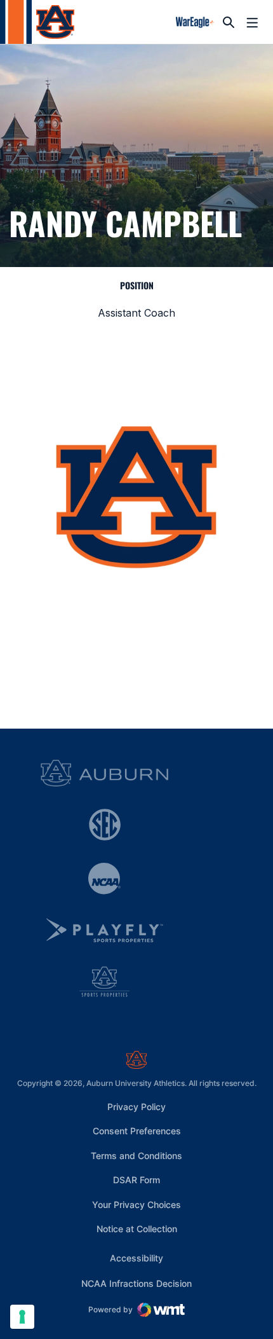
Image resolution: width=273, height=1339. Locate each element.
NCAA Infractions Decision (136, 1283)
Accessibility (136, 1257)
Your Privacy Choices (136, 1204)
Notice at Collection (137, 1228)
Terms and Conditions (136, 1155)
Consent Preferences (137, 1130)
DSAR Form (136, 1179)
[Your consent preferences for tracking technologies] (22, 1317)
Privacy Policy (136, 1106)
